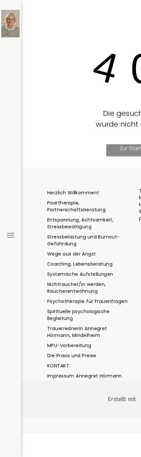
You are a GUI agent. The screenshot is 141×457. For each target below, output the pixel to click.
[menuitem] (89, 193)
